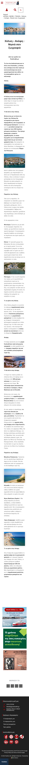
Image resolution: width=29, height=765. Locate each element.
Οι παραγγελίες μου (9, 721)
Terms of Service (18, 752)
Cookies (4, 762)
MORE (11, 16)
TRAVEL (17, 16)
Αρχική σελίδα (5, 15)
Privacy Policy (7, 752)
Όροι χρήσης (7, 727)
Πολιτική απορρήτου (9, 724)
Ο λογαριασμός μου (9, 718)
